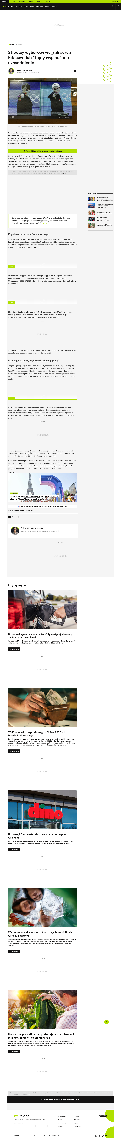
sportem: (61, 407)
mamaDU (31, 1)
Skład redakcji (62, 1123)
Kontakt (60, 1126)
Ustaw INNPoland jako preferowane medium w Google (44, 151)
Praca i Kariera (39, 6)
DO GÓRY (102, 1115)
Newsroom (77, 1119)
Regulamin (77, 1123)
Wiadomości (19, 6)
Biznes (32, 6)
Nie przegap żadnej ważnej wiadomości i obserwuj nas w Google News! (44, 506)
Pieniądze (47, 6)
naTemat (13, 1)
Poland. (4, 1)
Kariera (60, 1119)
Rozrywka (48, 1)
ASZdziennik (22, 1)
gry (46, 317)
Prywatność (77, 1126)
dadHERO (39, 1)
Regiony (26, 6)
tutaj (64, 173)
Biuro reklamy (62, 1116)
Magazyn (54, 6)
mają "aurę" (38, 247)
